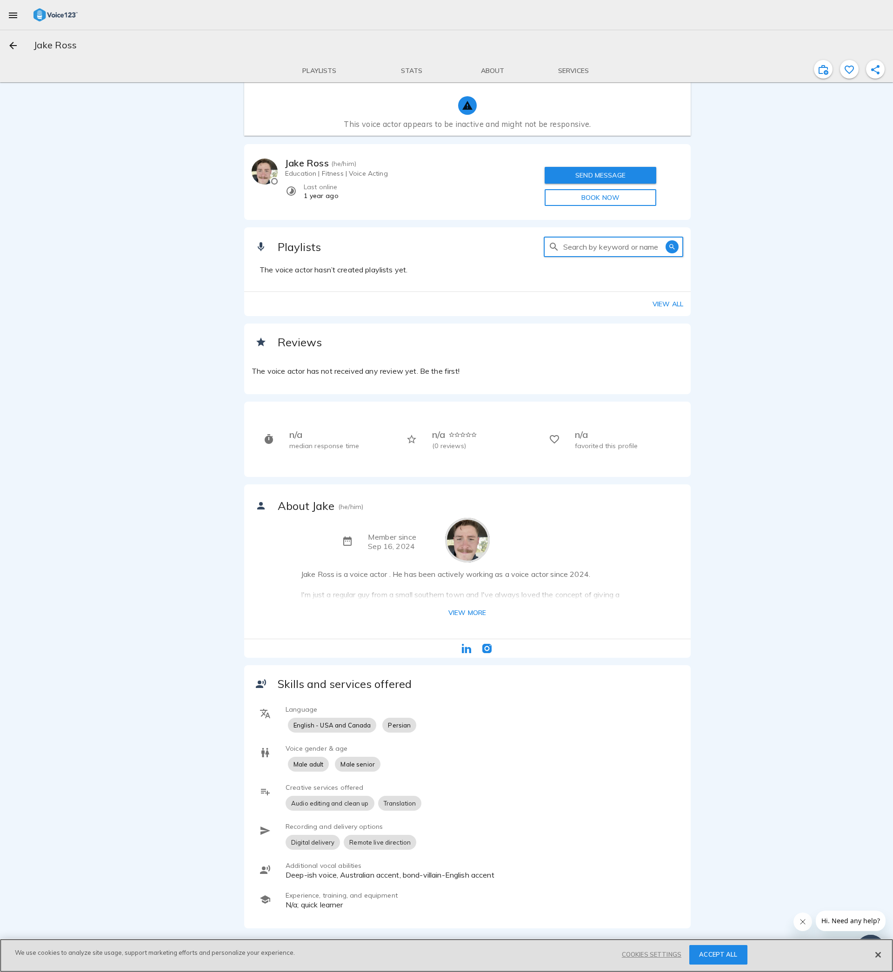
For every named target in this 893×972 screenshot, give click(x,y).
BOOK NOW (600, 197)
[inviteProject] (823, 69)
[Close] (878, 955)
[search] (554, 247)
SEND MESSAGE (600, 175)
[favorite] (849, 69)
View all (668, 304)
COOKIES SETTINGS (651, 954)
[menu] (13, 15)
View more (467, 612)
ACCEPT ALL (718, 954)
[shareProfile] (875, 69)
